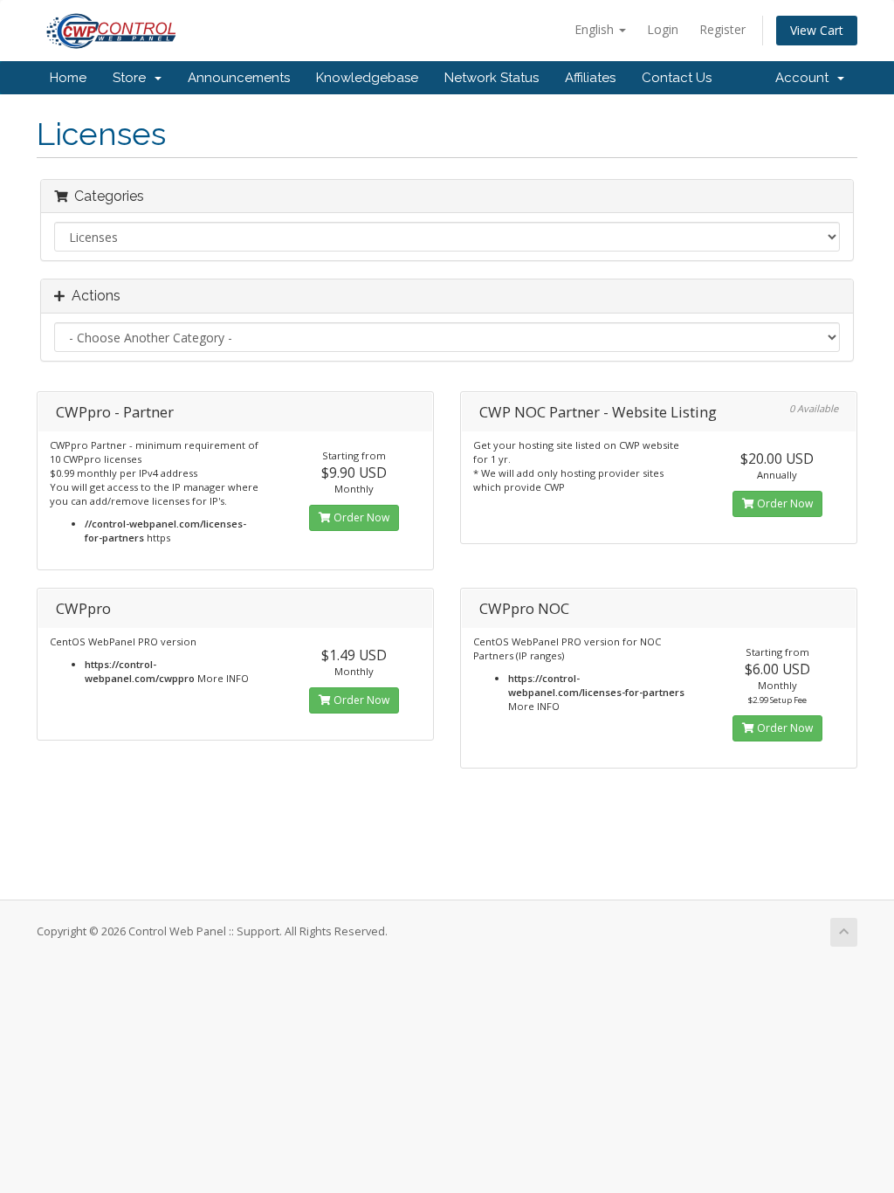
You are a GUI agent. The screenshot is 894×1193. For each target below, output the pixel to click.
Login (662, 29)
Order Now (360, 517)
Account (805, 78)
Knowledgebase (367, 78)
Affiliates (590, 78)
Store (133, 78)
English (595, 29)
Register (722, 29)
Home (68, 78)
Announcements (239, 78)
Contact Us (677, 78)
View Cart (816, 30)
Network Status (491, 78)
